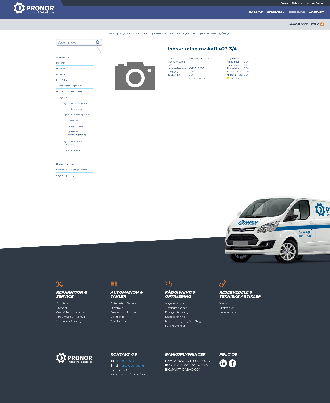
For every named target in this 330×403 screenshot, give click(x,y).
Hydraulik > (156, 33)
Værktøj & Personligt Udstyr (71, 169)
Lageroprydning (65, 175)
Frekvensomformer (123, 312)
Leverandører (228, 312)
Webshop (297, 12)
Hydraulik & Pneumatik (69, 91)
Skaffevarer (226, 307)
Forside (256, 12)
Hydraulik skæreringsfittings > (215, 33)
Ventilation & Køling (69, 321)
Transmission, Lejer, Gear (69, 85)
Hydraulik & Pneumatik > (136, 33)
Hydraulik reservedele (74, 109)
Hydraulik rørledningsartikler (77, 114)
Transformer (118, 321)
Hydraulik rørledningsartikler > (180, 33)
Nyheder (297, 3)
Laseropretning (175, 316)
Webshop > (114, 33)
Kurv (317, 24)
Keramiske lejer (175, 325)
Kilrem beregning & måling (183, 321)
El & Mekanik (63, 79)
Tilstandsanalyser (176, 307)
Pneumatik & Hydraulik (71, 316)
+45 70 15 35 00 (125, 361)
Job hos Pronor (315, 3)
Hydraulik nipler (75, 126)
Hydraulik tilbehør (72, 150)
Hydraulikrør (73, 121)
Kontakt (316, 12)
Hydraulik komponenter (75, 103)
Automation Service (124, 303)
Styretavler (117, 307)
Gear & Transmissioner (70, 312)
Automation (63, 74)
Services (274, 12)
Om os (284, 3)
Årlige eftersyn (174, 303)
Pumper (61, 68)
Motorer (60, 62)
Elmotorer (63, 303)
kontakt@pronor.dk (132, 365)
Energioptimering (176, 312)
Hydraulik (64, 97)
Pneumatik (65, 157)
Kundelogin (298, 24)
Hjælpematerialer (65, 163)
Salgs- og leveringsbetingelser (130, 374)
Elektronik (117, 316)
